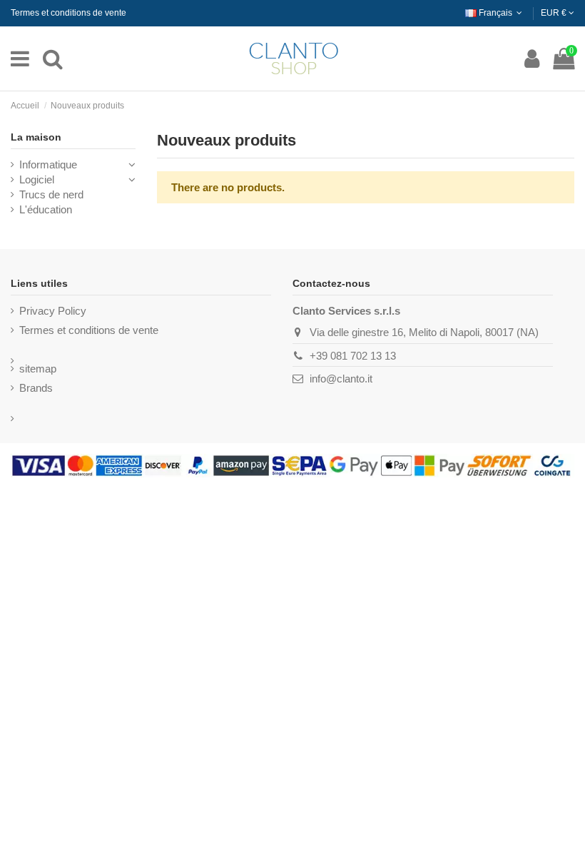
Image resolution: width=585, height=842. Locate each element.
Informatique (48, 164)
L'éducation (45, 209)
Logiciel (36, 179)
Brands (36, 388)
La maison (36, 137)
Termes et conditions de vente (68, 13)
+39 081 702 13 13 (353, 356)
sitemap (37, 368)
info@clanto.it (341, 378)
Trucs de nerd (51, 194)
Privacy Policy (52, 311)
